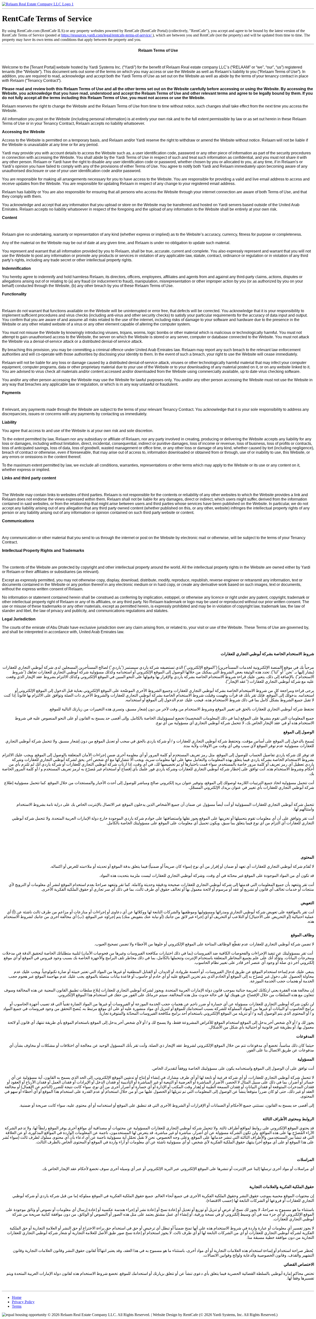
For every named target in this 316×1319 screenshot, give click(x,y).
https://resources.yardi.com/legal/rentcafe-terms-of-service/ (107, 35)
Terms (16, 1306)
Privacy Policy (23, 1302)
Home (16, 1297)
